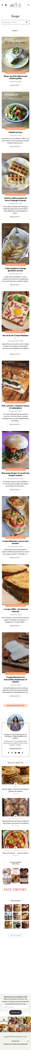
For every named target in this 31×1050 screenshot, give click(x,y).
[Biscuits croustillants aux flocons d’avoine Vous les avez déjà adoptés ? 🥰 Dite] (25, 924)
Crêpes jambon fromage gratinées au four (15, 269)
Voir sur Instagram (15, 935)
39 (22, 546)
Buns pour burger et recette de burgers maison (15, 474)
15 (23, 341)
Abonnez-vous (15, 1012)
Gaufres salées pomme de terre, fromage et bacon (15, 199)
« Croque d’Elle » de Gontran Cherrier (15, 610)
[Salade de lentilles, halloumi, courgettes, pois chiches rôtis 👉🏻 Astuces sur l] (8, 924)
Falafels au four (15, 132)
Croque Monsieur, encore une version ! (15, 542)
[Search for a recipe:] (15, 22)
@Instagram (4, 1021)
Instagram (12, 752)
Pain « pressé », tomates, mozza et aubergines (15, 407)
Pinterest (15, 752)
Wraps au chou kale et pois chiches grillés (15, 77)
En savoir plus (15, 748)
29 (23, 478)
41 (20, 614)
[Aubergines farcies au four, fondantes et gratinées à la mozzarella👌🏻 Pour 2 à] (25, 907)
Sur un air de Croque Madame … (16, 336)
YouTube (19, 752)
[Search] (26, 22)
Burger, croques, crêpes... (15, 72)
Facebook (8, 752)
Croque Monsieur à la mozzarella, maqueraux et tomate (15, 679)
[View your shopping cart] (5, 5)
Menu (28, 5)
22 (21, 411)
